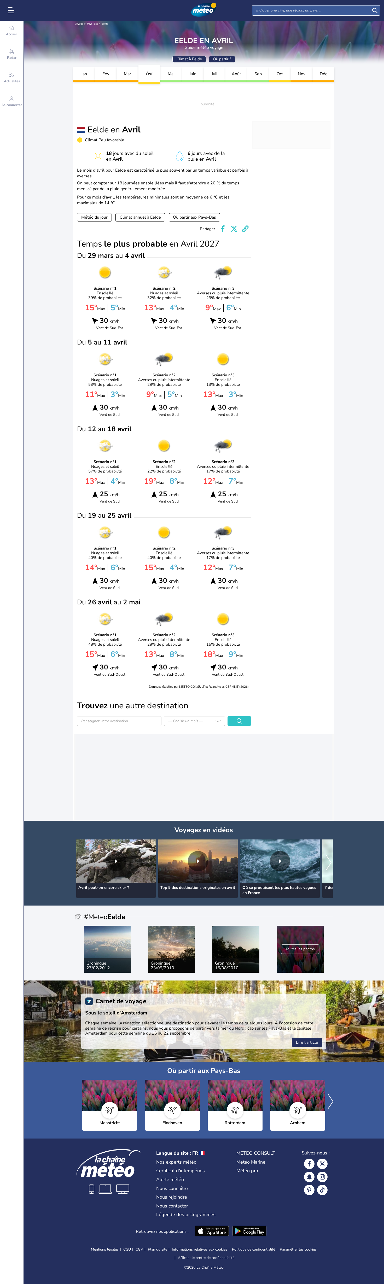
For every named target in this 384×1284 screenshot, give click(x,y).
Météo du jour (94, 217)
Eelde (105, 24)
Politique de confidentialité (253, 1249)
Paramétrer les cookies (298, 1249)
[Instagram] (322, 1177)
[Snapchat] (309, 1177)
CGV (139, 1249)
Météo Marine (250, 1162)
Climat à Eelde (189, 59)
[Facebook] (309, 1164)
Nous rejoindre (171, 1197)
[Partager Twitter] (234, 228)
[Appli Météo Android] (249, 1231)
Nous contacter (172, 1206)
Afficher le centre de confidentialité (206, 1258)
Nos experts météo (176, 1162)
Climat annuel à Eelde (140, 217)
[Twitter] (322, 1164)
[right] (328, 863)
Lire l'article (307, 1042)
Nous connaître (172, 1188)
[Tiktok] (322, 1190)
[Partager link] (245, 228)
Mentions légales (105, 1249)
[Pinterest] (309, 1190)
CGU (127, 1249)
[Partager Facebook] (222, 228)
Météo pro (247, 1171)
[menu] (12, 10)
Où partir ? (222, 59)
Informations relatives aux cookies (199, 1249)
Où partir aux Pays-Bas (194, 217)
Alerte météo (170, 1179)
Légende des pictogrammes (186, 1214)
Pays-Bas (92, 24)
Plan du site (157, 1249)
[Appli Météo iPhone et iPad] (212, 1231)
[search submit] (375, 10)
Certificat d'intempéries (180, 1171)
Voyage (79, 24)
